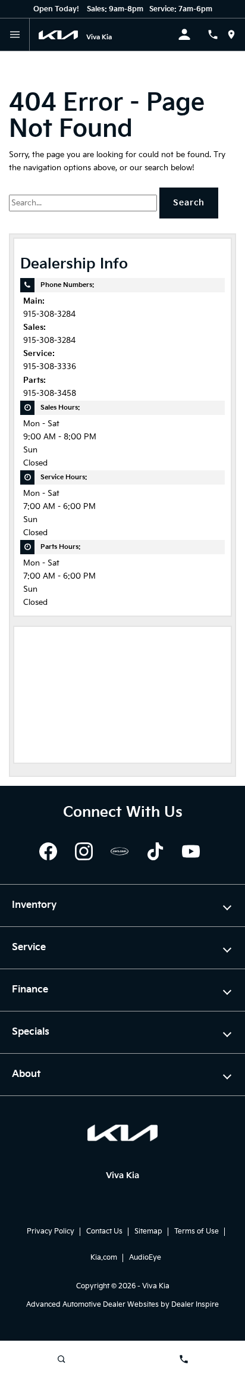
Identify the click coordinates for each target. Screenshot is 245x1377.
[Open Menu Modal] (15, 34)
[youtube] (191, 851)
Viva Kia (155, 1286)
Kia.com (103, 1257)
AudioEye (145, 1257)
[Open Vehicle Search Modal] (61, 1359)
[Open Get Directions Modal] (236, 34)
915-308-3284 (49, 314)
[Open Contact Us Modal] (217, 34)
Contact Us (104, 1231)
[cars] (119, 851)
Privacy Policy (50, 1231)
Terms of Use (196, 1231)
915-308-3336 (49, 367)
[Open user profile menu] (192, 34)
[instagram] (84, 851)
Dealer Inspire (195, 1304)
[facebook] (48, 851)
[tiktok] (155, 851)
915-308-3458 (49, 393)
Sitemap (148, 1231)
